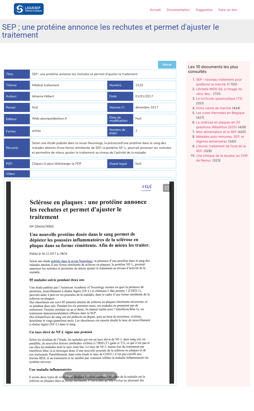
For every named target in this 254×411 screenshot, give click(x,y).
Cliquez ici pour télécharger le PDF (57, 164)
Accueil (155, 10)
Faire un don (227, 10)
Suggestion (204, 10)
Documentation (178, 10)
